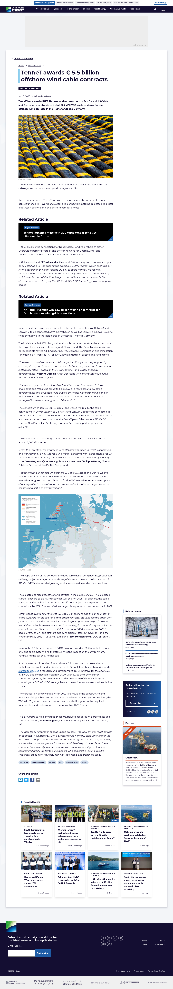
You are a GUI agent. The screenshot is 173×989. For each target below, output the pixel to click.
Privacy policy (139, 971)
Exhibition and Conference (126, 3)
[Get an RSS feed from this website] (109, 944)
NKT (61, 762)
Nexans (52, 762)
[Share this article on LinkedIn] (20, 780)
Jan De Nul (24, 762)
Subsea (86, 9)
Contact (162, 971)
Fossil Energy (100, 9)
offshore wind (72, 762)
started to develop (28, 671)
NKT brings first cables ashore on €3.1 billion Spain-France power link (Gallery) (103, 884)
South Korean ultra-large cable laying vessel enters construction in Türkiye (34, 836)
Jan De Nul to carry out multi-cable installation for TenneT (102, 835)
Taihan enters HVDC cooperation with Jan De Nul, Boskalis (69, 880)
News (144, 940)
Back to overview (23, 58)
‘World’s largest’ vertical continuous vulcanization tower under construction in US (69, 836)
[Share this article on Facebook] (32, 780)
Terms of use (153, 971)
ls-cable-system (38, 762)
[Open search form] (155, 9)
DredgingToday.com (85, 3)
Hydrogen (57, 9)
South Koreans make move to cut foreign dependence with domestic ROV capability (135, 883)
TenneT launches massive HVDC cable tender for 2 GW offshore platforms (60, 234)
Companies (160, 945)
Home (21, 65)
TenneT (84, 762)
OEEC (162, 940)
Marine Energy (72, 9)
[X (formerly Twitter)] (153, 712)
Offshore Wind (34, 65)
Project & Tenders (30, 88)
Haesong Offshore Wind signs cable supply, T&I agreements (34, 882)
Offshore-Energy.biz (44, 3)
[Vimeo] (120, 938)
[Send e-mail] (103, 944)
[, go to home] (15, 9)
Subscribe (135, 703)
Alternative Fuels (118, 9)
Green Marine (42, 9)
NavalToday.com (104, 3)
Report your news (123, 971)
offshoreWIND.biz (65, 3)
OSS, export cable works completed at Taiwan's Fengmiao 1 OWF (135, 836)
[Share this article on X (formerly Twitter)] (26, 780)
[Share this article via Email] (38, 780)
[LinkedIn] (156, 712)
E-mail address (15, 946)
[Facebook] (149, 712)
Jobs (145, 945)
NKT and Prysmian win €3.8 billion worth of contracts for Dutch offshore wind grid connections (62, 311)
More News (134, 9)
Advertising (160, 3)
